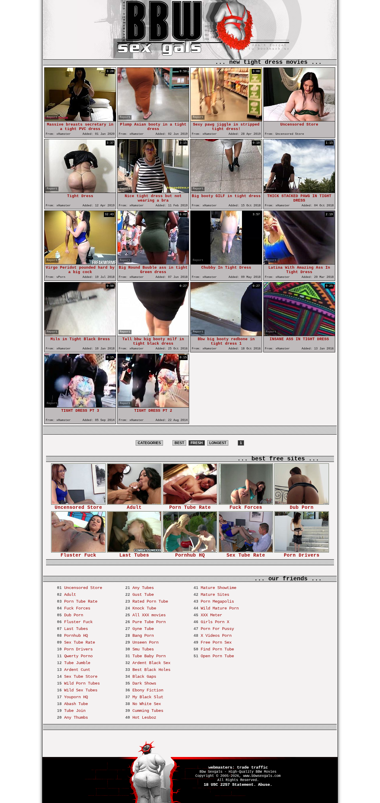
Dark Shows (144, 683)
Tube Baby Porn (149, 656)
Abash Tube (76, 703)
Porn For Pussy (217, 628)
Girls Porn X (215, 622)
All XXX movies (149, 615)
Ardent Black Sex (151, 663)
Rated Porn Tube (150, 601)
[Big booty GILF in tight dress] (226, 191)
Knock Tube (144, 608)
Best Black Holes (151, 669)
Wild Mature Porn (220, 608)
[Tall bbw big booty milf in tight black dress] (153, 334)
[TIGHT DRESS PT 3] (80, 405)
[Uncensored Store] (299, 119)
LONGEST (217, 443)
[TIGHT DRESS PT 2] (153, 405)
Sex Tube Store (80, 676)
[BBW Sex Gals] (165, 41)
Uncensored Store (78, 507)
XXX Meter (211, 615)
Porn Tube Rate (190, 507)
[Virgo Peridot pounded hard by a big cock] (80, 262)
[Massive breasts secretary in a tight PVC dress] (80, 119)
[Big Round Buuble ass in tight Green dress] (153, 262)
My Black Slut (147, 697)
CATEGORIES (149, 443)
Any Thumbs (76, 717)
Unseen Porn (145, 642)
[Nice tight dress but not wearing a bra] (153, 191)
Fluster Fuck (78, 555)
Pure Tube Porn (149, 622)
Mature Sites (215, 594)
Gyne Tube (143, 628)
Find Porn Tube (217, 649)
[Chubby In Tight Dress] (226, 262)
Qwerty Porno (78, 656)
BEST (179, 443)
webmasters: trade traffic (238, 767)
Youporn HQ (76, 697)
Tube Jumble (77, 663)
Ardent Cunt (77, 669)
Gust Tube (143, 594)
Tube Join (75, 710)
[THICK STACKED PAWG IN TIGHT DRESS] (299, 191)
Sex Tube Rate (246, 555)
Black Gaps (144, 676)
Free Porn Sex (216, 642)
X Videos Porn (216, 635)
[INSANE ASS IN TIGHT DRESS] (299, 334)
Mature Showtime (218, 587)
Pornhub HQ (190, 555)
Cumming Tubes (147, 710)
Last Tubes (134, 555)
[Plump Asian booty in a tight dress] (153, 119)
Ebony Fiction (147, 690)
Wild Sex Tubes (80, 690)
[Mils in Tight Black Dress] (80, 334)
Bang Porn (143, 635)
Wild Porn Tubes (82, 683)
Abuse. (265, 784)
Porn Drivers (301, 555)
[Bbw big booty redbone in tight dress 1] (226, 334)
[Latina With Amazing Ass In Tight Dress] (299, 262)
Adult (134, 507)
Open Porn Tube (217, 656)
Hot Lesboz (144, 717)
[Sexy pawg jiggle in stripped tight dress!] (226, 119)
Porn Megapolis (217, 601)
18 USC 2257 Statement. (230, 784)
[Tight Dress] (80, 191)
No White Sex (146, 703)
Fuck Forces (245, 507)
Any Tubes (143, 587)
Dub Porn (302, 507)
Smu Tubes (143, 649)
